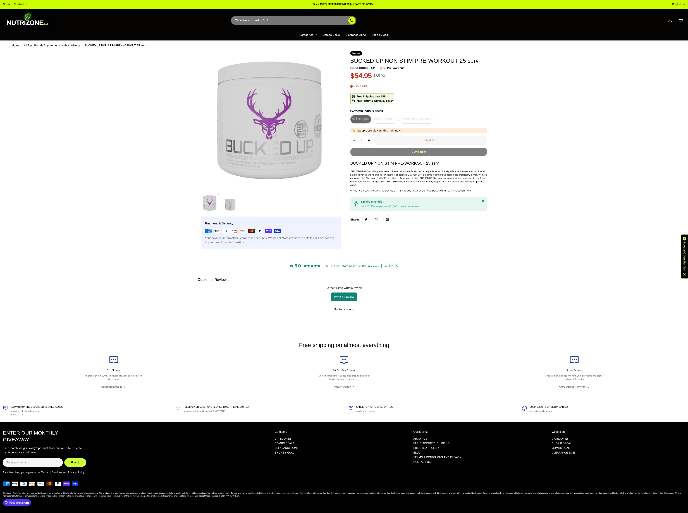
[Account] (670, 20)
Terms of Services (51, 472)
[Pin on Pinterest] (387, 219)
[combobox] (293, 20)
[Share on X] (376, 219)
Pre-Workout (395, 68)
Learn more (413, 206)
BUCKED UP (367, 68)
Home (15, 45)
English (677, 4)
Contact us (21, 4)
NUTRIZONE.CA (232, 496)
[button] (684, 257)
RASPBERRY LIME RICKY (417, 121)
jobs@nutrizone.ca (365, 411)
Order (6, 4)
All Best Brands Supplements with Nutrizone (52, 45)
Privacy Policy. (76, 472)
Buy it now (419, 152)
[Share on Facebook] (366, 219)
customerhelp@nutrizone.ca (24, 411)
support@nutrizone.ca (540, 411)
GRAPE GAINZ (361, 121)
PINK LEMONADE (386, 121)
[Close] (483, 201)
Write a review (344, 297)
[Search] (351, 20)
